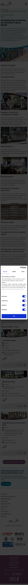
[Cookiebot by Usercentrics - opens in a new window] (20, 268)
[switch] (24, 301)
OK (14, 316)
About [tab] (23, 271)
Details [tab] (14, 271)
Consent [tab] (5, 271)
